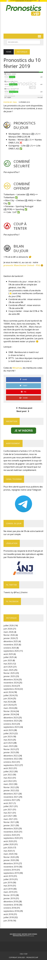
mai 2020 (8, 850)
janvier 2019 (9, 898)
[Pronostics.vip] (23, 10)
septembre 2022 (11, 765)
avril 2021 (8, 816)
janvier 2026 (9, 638)
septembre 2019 (11, 873)
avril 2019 (8, 888)
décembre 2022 (11, 755)
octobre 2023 (10, 724)
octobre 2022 (10, 762)
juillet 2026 (9, 625)
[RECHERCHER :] (23, 42)
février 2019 (9, 895)
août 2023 (8, 730)
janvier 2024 (9, 714)
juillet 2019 (9, 879)
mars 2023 (8, 746)
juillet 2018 (9, 917)
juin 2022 (8, 774)
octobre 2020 (10, 835)
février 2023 (9, 749)
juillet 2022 (9, 771)
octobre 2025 (10, 647)
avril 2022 (8, 781)
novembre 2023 (11, 720)
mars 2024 (8, 708)
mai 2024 (8, 701)
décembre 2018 (11, 901)
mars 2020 (8, 854)
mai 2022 (8, 777)
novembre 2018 (11, 904)
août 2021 (8, 803)
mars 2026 (8, 632)
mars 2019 (8, 892)
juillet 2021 (9, 806)
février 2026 (9, 635)
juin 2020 (8, 847)
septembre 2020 (11, 838)
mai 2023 (8, 739)
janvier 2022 (9, 790)
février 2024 (9, 711)
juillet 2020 (9, 844)
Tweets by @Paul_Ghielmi (15, 592)
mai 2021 (8, 812)
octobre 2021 (10, 800)
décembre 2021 (11, 793)
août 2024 (8, 692)
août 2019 (8, 876)
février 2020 (9, 857)
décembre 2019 (11, 863)
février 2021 (9, 822)
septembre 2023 (11, 727)
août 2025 (8, 654)
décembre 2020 (11, 828)
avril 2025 (8, 666)
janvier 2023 (9, 752)
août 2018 (8, 914)
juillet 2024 (9, 695)
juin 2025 (8, 660)
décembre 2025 (11, 641)
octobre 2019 (10, 869)
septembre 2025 (11, 651)
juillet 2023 (9, 733)
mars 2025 (8, 670)
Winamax (17, 367)
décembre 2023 (11, 717)
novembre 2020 (11, 831)
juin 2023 (8, 736)
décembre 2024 (11, 679)
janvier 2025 (9, 676)
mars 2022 (8, 784)
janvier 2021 (9, 825)
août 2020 (8, 841)
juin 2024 (8, 698)
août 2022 (8, 768)
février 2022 (9, 787)
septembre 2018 (11, 911)
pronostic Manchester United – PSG (22, 265)
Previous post (25, 408)
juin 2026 (8, 628)
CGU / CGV (23, 954)
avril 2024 (8, 704)
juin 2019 (8, 882)
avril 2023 (8, 743)
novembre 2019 (11, 866)
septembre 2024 (11, 689)
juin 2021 (8, 809)
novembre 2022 (11, 758)
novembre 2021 (11, 797)
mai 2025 (8, 663)
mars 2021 (8, 819)
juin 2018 (8, 920)
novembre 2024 (11, 682)
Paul (15, 102)
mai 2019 (8, 885)
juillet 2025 (9, 657)
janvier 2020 (9, 860)
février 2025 (9, 673)
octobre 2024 (10, 685)
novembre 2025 (11, 644)
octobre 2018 (10, 907)
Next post (22, 411)
